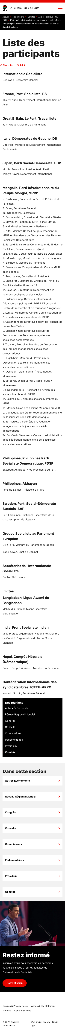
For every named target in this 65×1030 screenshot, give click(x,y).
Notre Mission (15, 983)
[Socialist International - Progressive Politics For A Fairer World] (21, 8)
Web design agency (40, 1022)
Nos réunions (14, 702)
